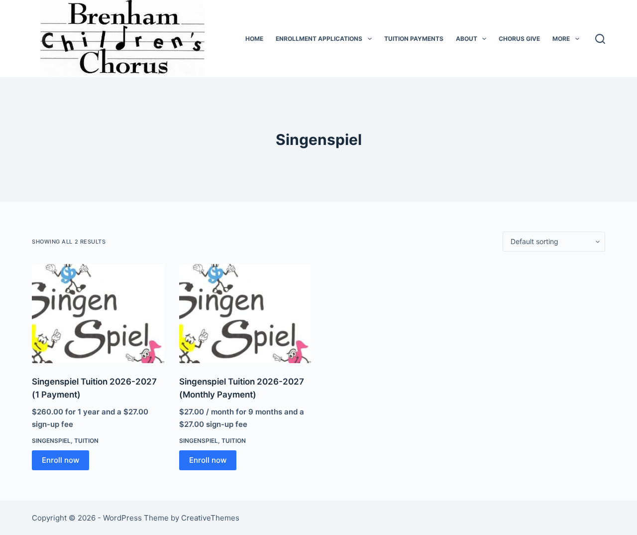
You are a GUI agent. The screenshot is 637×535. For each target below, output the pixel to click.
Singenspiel (51, 440)
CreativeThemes (210, 518)
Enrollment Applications (319, 38)
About (466, 38)
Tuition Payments (413, 38)
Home (254, 38)
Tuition (86, 440)
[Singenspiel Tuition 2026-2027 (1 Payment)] (98, 313)
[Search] (600, 39)
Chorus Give (519, 38)
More (561, 38)
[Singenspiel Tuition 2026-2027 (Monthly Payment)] (245, 313)
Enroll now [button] (60, 460)
